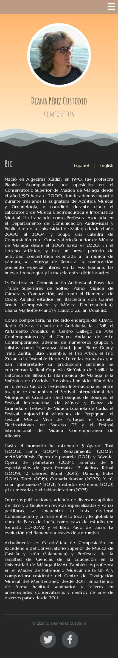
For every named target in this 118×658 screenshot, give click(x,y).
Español (81, 165)
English (106, 165)
